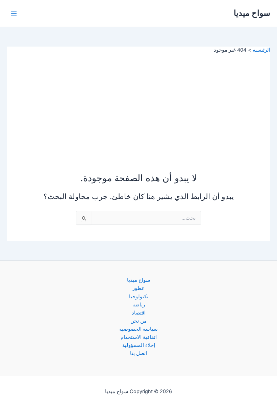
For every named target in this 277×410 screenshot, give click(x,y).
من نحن (138, 321)
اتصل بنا (138, 353)
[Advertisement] (138, 104)
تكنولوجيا (138, 297)
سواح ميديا (252, 13)
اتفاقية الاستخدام (139, 337)
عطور (138, 288)
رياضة (138, 305)
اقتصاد (139, 313)
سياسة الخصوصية (138, 329)
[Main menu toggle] (14, 13)
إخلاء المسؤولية (138, 345)
